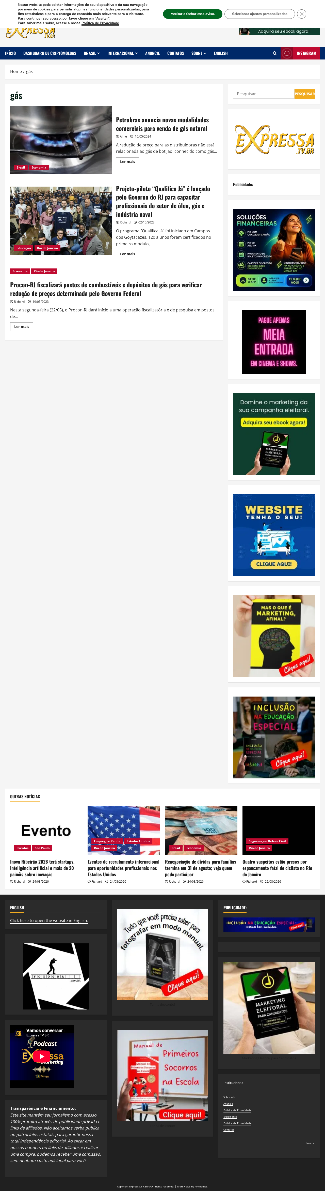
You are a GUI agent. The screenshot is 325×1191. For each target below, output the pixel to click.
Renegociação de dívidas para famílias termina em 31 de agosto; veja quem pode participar (200, 868)
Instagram (306, 53)
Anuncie (152, 53)
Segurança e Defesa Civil (267, 841)
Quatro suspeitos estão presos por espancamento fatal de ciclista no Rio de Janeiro (277, 868)
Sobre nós (229, 1097)
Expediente (230, 1116)
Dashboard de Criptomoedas (49, 53)
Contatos (175, 53)
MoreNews (183, 1186)
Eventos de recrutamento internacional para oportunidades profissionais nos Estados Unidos (123, 868)
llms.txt (310, 1143)
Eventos (22, 848)
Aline (123, 136)
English (221, 53)
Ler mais (129, 162)
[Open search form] (275, 53)
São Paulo (42, 848)
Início (10, 53)
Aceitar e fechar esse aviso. (193, 13)
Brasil (90, 53)
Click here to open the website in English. (49, 920)
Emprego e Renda (107, 841)
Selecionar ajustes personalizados (259, 13)
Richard (125, 222)
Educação (24, 248)
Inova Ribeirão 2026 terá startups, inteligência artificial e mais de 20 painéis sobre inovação (42, 868)
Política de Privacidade (237, 1110)
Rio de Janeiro (47, 248)
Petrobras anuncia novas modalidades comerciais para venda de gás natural (61, 140)
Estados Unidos (138, 841)
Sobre (196, 53)
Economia (38, 167)
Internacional (120, 53)
